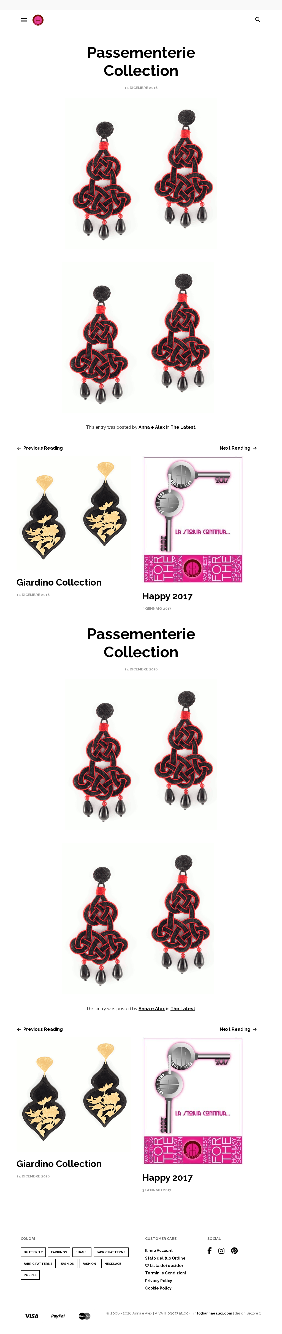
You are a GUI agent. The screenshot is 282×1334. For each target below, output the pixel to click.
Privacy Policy (158, 1281)
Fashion (67, 1264)
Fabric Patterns (111, 1252)
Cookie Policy (158, 1288)
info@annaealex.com (212, 1313)
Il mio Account (159, 1250)
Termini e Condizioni (165, 1273)
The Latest (182, 427)
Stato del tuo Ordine (165, 1258)
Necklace (112, 1264)
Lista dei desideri (167, 1265)
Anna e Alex (152, 427)
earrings (59, 1252)
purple (30, 1275)
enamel (81, 1252)
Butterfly (33, 1252)
